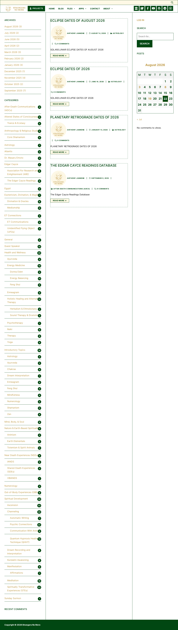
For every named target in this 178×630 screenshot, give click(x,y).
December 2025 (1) (14, 71)
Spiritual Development (16, 498)
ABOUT (106, 8)
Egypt (7, 188)
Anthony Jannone (76, 33)
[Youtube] (153, 8)
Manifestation (14, 566)
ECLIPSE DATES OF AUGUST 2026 (77, 21)
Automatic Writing (19, 517)
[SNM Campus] (142, 8)
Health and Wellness (15, 252)
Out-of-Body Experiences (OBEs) (21, 492)
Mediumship (13, 207)
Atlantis (8, 151)
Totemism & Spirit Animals (21, 447)
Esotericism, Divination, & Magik (21, 194)
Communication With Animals (25, 530)
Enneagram (13, 292)
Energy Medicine (16, 265)
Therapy (11, 335)
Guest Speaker (12, 246)
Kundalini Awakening (18, 560)
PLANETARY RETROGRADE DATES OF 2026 (84, 117)
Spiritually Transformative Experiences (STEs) (20, 588)
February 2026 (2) (14, 58)
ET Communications (17, 221)
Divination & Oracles (18, 201)
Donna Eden (16, 271)
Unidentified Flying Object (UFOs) (21, 230)
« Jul (139, 119)
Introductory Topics (14, 349)
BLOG (61, 8)
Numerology (13, 401)
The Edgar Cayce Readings (21, 180)
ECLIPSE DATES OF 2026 (70, 69)
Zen (9, 414)
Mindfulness (13, 394)
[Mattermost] (165, 8)
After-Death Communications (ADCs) (71, 189)
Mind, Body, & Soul (14, 421)
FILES (69, 8)
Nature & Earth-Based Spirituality (21, 428)
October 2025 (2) (13, 84)
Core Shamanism (16, 137)
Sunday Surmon (12, 598)
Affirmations (16, 572)
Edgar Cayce (11, 164)
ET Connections (12, 215)
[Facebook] (147, 8)
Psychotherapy (15, 322)
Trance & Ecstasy (16, 123)
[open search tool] (172, 2)
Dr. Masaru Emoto (13, 157)
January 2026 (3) (13, 65)
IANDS (10, 461)
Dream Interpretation (18, 375)
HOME (52, 8)
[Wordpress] (159, 8)
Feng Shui (15, 284)
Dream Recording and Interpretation (18, 551)
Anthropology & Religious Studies (22, 130)
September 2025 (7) (15, 90)
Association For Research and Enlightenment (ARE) (22, 172)
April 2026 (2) (11, 45)
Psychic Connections (21, 524)
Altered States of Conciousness (21, 116)
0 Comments (63, 44)
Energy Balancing (19, 278)
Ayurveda (12, 258)
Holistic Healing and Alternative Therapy (23, 300)
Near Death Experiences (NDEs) (21, 455)
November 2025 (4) (14, 77)
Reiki (9, 329)
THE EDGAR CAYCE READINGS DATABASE (83, 165)
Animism (11, 434)
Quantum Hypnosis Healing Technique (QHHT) (24, 540)
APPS (81, 8)
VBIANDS (12, 478)
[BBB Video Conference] (170, 8)
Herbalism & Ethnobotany (23, 308)
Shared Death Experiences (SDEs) (21, 470)
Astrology (118, 33)
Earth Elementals (16, 441)
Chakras (11, 369)
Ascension (12, 505)
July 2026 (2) (11, 32)
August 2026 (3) (13, 26)
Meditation (12, 580)
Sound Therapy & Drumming (25, 315)
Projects (37, 8)
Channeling (13, 511)
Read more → (60, 55)
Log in (140, 20)
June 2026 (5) (11, 39)
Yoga (10, 342)
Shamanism (13, 407)
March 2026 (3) (12, 52)
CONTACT (95, 8)
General (8, 239)
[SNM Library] (136, 8)
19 (149, 98)
